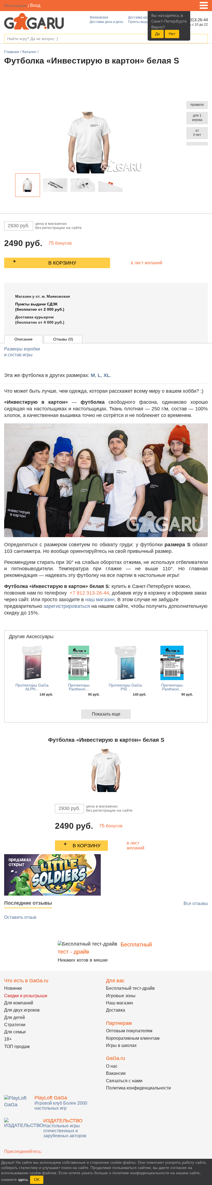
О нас (112, 1066)
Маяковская (99, 17)
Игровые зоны (121, 995)
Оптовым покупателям (129, 1030)
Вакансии (116, 1073)
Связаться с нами (124, 1080)
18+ (8, 1039)
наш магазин (100, 599)
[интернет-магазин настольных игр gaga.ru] (34, 21)
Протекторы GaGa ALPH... (32, 687)
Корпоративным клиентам (133, 1038)
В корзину (62, 263)
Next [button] (127, 186)
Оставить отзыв (20, 917)
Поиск (203, 39)
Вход (35, 5)
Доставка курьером (143, 17)
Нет (172, 33)
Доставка (115, 1010)
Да (157, 33)
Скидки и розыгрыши (25, 995)
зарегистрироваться (67, 606)
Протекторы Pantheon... (78, 687)
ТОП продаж (17, 1046)
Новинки (13, 988)
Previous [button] (10, 186)
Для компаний (18, 1003)
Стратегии (14, 1024)
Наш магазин (119, 1003)
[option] (27, 185)
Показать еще (106, 714)
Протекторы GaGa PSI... (125, 687)
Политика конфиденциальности (138, 1088)
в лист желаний (146, 262)
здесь (23, 1179)
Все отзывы (196, 903)
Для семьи (15, 1032)
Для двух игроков (22, 1010)
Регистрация (15, 5)
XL (107, 375)
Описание (23, 339)
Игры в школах (121, 1045)
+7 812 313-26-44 (89, 593)
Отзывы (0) (63, 339)
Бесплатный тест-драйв (130, 988)
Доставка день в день (106, 22)
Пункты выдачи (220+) (145, 22)
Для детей (14, 1017)
